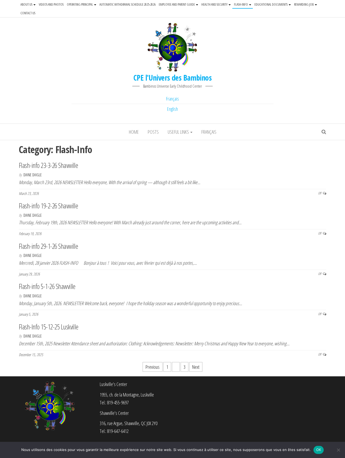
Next (195, 367)
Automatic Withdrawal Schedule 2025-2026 (127, 4)
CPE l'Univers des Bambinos (172, 78)
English (172, 109)
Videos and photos (51, 4)
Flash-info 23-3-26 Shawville (48, 165)
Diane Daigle (32, 174)
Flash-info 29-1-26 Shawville (48, 246)
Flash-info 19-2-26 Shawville (48, 206)
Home (134, 132)
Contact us (27, 13)
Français (172, 98)
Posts (153, 132)
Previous (153, 367)
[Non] (338, 450)
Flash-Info (241, 4)
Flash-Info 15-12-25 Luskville (48, 327)
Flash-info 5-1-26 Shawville (47, 286)
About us (26, 4)
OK (318, 449)
